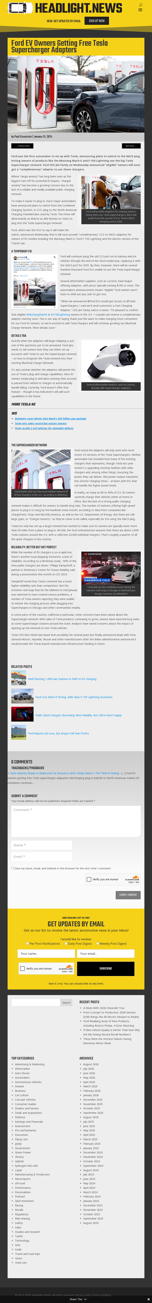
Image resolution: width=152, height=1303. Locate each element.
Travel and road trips (27, 1254)
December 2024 (93, 1152)
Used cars (21, 1262)
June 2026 (89, 1073)
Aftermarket (22, 1068)
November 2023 (93, 1210)
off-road (20, 1183)
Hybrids (19, 1161)
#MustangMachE (36, 314)
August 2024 (91, 1170)
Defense (20, 1117)
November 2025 (93, 1104)
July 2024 (88, 1174)
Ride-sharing (22, 1218)
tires (17, 1245)
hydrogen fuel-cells (26, 1165)
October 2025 (91, 1108)
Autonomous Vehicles (28, 1082)
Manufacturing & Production (32, 1174)
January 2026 (91, 1095)
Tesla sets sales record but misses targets (41, 423)
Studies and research (27, 1232)
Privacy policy (83, 1295)
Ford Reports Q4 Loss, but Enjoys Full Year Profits (58, 733)
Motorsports (23, 1179)
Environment (22, 1126)
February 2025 (91, 1143)
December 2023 (93, 1205)
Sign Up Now (97, 21)
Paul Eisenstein (23, 136)
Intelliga (106, 1295)
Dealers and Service (27, 1108)
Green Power (23, 1152)
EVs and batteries (25, 1130)
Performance (23, 1187)
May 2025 (89, 1130)
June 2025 (89, 1126)
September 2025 (93, 1113)
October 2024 (91, 1161)
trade (18, 1249)
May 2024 (89, 1183)
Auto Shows (22, 1073)
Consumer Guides (25, 1104)
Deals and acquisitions (28, 1113)
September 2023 (93, 1218)
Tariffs (19, 1236)
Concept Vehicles (25, 1099)
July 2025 (88, 1121)
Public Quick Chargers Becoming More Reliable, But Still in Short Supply (78, 715)
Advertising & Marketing (29, 1064)
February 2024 (91, 1196)
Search (66, 1002)
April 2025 (89, 1135)
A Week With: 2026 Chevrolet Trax (104, 1008)
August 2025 (91, 1117)
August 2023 (91, 1223)
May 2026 (89, 1077)
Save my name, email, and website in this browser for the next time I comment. (62, 868)
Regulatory (21, 1214)
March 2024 (90, 1192)
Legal (18, 1170)
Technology (22, 1240)
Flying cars (21, 1139)
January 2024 (91, 1201)
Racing (19, 1205)
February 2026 (91, 1090)
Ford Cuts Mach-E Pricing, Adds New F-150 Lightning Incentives (74, 697)
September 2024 (93, 1165)
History (19, 1157)
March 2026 (90, 1086)
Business (20, 1090)
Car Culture (22, 1095)
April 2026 (89, 1082)
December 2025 (93, 1099)
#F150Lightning (60, 314)
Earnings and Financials (29, 1121)
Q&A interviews (24, 1201)
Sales (18, 1227)
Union (18, 1258)
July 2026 (88, 1068)
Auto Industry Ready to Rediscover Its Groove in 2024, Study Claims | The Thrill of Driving (64, 773)
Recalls (19, 1210)
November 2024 (93, 1157)
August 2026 (91, 1064)
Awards (19, 1086)
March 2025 (90, 1139)
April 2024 (89, 1187)
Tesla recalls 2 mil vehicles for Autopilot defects (44, 428)
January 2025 (91, 1148)
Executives (21, 1135)
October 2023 (91, 1214)
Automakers (22, 1077)
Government (22, 1148)
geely (18, 1143)
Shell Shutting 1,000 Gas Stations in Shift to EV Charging (62, 679)
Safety (19, 1223)
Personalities (23, 1192)
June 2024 (89, 1179)
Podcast (20, 1196)
